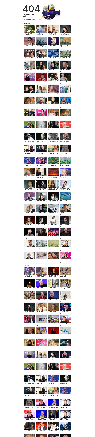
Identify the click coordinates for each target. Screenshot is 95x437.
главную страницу (30, 20)
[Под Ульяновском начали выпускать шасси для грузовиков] (65, 416)
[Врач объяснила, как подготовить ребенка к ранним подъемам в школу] (41, 257)
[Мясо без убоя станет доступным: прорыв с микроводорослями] (41, 245)
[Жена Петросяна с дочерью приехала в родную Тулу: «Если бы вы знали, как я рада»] (65, 368)
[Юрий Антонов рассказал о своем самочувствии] (65, 380)
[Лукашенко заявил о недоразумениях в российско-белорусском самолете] (41, 392)
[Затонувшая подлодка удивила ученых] (65, 114)
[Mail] (1, 1)
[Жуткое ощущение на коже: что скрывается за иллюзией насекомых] (53, 221)
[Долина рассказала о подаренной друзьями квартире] (65, 174)
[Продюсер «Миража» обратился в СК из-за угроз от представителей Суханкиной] (29, 317)
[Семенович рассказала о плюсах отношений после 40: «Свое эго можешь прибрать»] (65, 245)
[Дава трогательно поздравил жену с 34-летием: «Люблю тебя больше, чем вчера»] (65, 186)
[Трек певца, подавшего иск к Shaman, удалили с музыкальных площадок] (41, 356)
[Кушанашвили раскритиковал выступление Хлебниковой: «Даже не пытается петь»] (53, 428)
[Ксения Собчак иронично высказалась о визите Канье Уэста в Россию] (29, 198)
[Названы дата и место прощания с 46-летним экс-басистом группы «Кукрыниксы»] (53, 54)
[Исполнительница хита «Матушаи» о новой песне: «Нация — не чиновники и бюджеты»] (41, 416)
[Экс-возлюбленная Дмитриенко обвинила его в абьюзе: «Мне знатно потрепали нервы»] (65, 392)
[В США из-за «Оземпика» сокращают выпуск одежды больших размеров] (65, 90)
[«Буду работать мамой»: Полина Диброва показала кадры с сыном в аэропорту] (53, 186)
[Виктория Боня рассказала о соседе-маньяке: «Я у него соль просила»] (41, 221)
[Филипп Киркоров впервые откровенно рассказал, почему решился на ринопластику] (65, 138)
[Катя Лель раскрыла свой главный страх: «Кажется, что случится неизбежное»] (53, 329)
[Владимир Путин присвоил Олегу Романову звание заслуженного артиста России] (41, 174)
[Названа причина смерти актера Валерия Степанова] (65, 209)
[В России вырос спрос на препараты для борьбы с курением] (41, 31)
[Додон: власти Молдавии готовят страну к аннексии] (29, 305)
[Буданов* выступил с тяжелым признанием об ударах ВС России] (53, 368)
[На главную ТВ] (2, 1)
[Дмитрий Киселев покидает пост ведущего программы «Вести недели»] (29, 404)
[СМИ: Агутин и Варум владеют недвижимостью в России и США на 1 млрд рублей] (41, 380)
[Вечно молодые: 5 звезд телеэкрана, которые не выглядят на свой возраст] (53, 43)
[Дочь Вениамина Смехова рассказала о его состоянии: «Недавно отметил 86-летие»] (29, 392)
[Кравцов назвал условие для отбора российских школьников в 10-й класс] (29, 293)
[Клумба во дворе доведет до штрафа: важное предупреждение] (29, 31)
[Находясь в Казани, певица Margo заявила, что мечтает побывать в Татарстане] (41, 317)
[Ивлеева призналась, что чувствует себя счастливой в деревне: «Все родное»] (53, 416)
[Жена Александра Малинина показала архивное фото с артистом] (29, 209)
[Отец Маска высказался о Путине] (29, 174)
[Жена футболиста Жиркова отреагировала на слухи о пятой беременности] (53, 114)
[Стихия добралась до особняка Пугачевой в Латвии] (29, 162)
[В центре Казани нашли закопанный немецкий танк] (29, 66)
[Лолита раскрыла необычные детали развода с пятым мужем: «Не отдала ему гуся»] (53, 404)
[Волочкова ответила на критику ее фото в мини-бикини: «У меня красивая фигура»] (41, 368)
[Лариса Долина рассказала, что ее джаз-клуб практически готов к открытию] (65, 305)
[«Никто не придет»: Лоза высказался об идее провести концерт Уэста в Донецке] (41, 281)
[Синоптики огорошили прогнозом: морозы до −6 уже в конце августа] (29, 150)
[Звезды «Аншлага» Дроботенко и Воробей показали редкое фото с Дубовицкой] (41, 186)
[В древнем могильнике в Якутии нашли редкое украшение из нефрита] (53, 162)
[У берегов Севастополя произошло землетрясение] (65, 198)
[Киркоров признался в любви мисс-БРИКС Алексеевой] (65, 281)
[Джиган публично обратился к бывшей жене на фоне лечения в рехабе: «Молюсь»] (53, 102)
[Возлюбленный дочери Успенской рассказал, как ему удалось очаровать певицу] (41, 428)
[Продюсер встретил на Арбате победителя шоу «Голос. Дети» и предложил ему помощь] (41, 78)
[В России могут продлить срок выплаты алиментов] (65, 329)
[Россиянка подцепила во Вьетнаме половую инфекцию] (53, 356)
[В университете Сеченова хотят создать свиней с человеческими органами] (29, 368)
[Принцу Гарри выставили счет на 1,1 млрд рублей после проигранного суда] (29, 245)
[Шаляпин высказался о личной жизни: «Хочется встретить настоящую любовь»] (29, 102)
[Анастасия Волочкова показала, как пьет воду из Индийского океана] (41, 209)
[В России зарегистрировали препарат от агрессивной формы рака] (65, 404)
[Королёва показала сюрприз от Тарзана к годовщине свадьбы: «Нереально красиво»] (41, 66)
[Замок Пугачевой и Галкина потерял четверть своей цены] (41, 138)
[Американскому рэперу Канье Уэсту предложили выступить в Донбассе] (53, 174)
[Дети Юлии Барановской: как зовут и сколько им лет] (29, 43)
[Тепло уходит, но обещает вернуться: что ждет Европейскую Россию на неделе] (53, 245)
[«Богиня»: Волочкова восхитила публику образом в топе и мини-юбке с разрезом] (53, 150)
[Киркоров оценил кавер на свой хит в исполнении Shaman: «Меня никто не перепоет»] (65, 428)
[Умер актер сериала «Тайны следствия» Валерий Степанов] (41, 293)
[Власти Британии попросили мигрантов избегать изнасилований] (65, 43)
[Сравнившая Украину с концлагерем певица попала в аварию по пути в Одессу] (29, 344)
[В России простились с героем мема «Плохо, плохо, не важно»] (29, 269)
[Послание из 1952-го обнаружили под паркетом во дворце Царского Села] (65, 344)
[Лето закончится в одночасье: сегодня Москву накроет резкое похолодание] (41, 43)
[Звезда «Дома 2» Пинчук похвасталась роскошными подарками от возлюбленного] (29, 329)
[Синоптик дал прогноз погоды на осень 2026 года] (65, 356)
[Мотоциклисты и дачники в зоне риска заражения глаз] (65, 54)
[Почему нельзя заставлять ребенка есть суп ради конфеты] (53, 78)
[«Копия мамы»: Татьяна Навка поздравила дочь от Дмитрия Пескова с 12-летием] (29, 380)
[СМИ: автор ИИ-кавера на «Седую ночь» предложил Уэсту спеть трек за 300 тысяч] (65, 317)
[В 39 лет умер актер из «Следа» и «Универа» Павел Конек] (65, 66)
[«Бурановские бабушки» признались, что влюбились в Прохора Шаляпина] (53, 233)
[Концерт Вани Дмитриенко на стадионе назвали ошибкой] (41, 54)
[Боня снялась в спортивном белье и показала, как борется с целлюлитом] (41, 269)
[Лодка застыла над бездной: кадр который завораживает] (65, 162)
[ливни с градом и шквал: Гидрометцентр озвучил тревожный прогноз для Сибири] (41, 126)
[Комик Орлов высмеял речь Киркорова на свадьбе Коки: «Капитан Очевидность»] (65, 233)
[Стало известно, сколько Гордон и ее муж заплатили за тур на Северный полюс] (53, 90)
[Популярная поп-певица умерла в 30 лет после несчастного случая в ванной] (29, 356)
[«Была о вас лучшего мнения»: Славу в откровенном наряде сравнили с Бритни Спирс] (41, 114)
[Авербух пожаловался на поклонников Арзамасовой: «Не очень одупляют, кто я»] (29, 90)
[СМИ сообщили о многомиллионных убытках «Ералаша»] (65, 269)
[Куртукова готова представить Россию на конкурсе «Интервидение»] (65, 257)
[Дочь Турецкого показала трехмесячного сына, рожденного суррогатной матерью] (29, 416)
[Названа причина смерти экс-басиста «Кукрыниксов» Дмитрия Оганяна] (53, 138)
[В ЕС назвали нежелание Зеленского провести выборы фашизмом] (29, 233)
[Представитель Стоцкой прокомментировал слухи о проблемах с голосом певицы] (65, 102)
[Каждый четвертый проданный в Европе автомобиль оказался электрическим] (53, 209)
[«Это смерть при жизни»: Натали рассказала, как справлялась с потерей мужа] (65, 150)
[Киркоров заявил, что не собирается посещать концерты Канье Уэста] (29, 138)
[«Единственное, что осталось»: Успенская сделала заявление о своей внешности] (41, 344)
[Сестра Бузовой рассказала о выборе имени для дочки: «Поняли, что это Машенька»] (53, 257)
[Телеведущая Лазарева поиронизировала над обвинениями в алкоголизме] (29, 186)
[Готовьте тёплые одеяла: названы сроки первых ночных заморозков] (29, 281)
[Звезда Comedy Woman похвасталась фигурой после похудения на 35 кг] (53, 305)
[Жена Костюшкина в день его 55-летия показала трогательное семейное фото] (29, 78)
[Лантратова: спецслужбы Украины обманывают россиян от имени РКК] (53, 126)
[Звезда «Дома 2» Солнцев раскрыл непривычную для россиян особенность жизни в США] (53, 269)
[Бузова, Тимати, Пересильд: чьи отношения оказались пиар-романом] (53, 293)
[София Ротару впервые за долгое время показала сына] (41, 162)
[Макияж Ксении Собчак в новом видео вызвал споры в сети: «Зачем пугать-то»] (65, 126)
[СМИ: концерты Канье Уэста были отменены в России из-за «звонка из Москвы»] (41, 233)
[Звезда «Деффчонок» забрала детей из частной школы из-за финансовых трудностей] (41, 198)
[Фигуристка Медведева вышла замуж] (29, 54)
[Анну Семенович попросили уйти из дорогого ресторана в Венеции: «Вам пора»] (53, 344)
